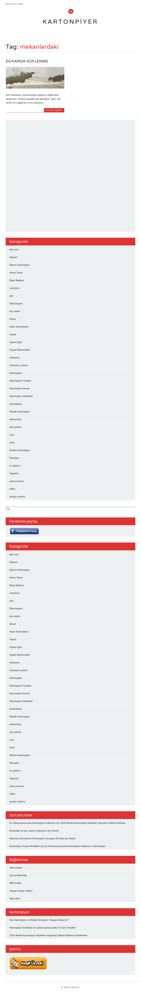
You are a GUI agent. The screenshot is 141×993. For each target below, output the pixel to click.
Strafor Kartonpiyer (19, 450)
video (12, 488)
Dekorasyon (16, 303)
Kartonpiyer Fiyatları (20, 380)
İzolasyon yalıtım (18, 365)
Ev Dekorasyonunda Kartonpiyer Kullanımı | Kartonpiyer (75, 846)
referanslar (15, 419)
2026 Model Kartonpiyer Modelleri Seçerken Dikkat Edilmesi (93, 823)
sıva (11, 434)
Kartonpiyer (70, 21)
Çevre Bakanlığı (18, 875)
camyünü (14, 288)
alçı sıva (13, 249)
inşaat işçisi (15, 342)
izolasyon (14, 357)
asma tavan (15, 867)
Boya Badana (16, 280)
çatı (11, 295)
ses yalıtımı (15, 427)
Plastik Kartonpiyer (19, 411)
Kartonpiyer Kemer (19, 388)
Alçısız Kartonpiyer (19, 264)
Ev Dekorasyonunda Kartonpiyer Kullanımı (32, 823)
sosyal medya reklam (20, 890)
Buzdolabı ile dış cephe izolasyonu (28, 830)
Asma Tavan (16, 272)
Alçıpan (13, 257)
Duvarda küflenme (27, 61)
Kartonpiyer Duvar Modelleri (24, 846)
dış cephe (14, 311)
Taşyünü (14, 473)
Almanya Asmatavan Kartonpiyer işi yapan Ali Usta (36, 838)
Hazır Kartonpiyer (19, 326)
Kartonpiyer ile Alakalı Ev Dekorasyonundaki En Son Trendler (42, 927)
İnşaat (58, 110)
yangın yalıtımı (17, 496)
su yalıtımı (15, 465)
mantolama (15, 403)
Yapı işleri (14, 898)
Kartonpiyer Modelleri (21, 396)
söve (12, 442)
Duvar (49, 110)
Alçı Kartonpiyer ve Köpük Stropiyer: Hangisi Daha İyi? (38, 920)
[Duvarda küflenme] (35, 87)
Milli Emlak (15, 883)
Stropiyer (14, 458)
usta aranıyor (16, 481)
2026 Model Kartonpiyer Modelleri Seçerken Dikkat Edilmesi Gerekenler (48, 935)
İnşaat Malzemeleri (19, 349)
